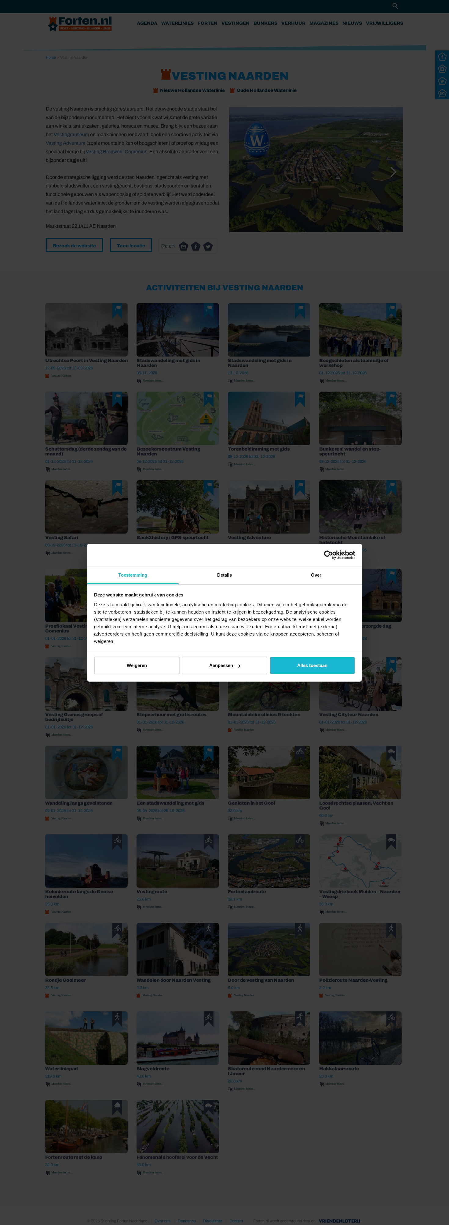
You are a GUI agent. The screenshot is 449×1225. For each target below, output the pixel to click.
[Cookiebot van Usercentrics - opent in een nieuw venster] (328, 555)
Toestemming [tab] (132, 575)
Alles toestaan (312, 665)
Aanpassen (221, 665)
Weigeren (137, 665)
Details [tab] (224, 575)
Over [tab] (316, 575)
